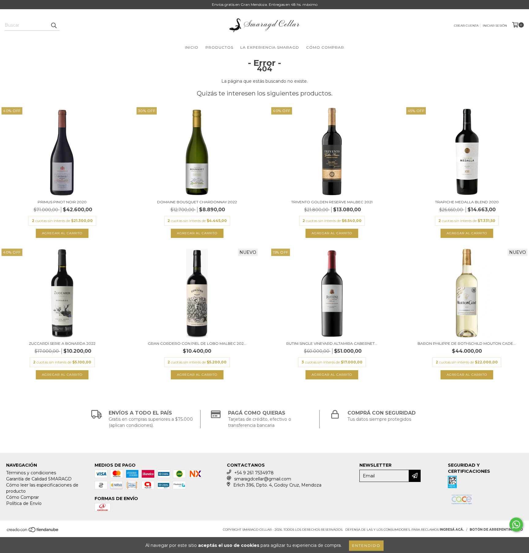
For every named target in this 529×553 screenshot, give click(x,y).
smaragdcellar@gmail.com (262, 479)
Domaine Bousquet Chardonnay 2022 (197, 202)
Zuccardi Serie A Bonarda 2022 (62, 343)
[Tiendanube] (33, 531)
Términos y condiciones (31, 473)
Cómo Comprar (325, 47)
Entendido (366, 545)
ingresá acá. (452, 530)
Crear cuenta (466, 26)
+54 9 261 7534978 (254, 473)
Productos (219, 47)
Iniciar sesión (495, 26)
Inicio (191, 47)
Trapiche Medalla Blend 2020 (467, 202)
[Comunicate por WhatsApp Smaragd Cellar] (516, 524)
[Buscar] (53, 25)
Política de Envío (24, 503)
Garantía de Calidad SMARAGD (39, 479)
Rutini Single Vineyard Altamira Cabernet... (331, 343)
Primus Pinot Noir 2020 (62, 202)
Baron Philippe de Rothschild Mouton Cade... (467, 343)
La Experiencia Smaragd (269, 47)
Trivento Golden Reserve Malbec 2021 (332, 202)
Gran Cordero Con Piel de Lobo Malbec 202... (197, 343)
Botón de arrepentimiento (496, 530)
